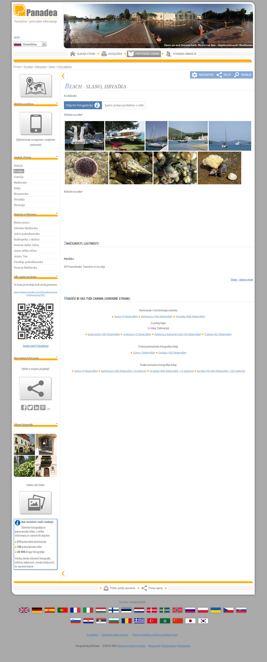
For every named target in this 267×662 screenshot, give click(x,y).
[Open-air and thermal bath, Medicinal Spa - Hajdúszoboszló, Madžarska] (158, 26)
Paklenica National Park (177, 334)
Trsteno (218, 334)
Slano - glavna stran (242, 280)
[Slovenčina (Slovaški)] (241, 610)
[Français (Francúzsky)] (75, 610)
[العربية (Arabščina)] (165, 620)
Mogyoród (154, 646)
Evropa (172, 352)
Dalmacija (40, 67)
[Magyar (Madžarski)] (101, 610)
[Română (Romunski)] (127, 620)
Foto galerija (64, 67)
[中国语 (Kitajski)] (178, 620)
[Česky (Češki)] (228, 610)
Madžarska (184, 646)
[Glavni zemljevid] (36, 85)
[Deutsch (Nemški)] (37, 610)
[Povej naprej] (35, 388)
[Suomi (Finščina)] (113, 610)
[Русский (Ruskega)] (190, 610)
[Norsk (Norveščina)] (177, 610)
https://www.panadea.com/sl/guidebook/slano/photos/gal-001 (35, 293)
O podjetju (92, 635)
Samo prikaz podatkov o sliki (124, 105)
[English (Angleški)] (24, 610)
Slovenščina (30, 44)
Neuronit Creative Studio (131, 646)
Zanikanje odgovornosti (114, 635)
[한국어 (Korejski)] (203, 620)
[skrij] (63, 76)
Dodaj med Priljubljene (35, 346)
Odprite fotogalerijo (79, 105)
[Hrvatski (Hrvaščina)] (88, 620)
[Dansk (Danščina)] (152, 610)
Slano (51, 67)
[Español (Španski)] (50, 610)
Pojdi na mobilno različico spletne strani (155, 635)
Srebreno (137, 334)
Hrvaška (28, 67)
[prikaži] (63, 573)
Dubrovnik (104, 334)
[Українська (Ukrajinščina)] (216, 610)
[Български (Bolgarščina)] (114, 620)
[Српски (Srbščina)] (101, 620)
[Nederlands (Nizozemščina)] (139, 610)
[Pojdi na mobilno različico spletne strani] (36, 123)
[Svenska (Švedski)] (164, 610)
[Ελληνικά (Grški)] (139, 620)
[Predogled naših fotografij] (35, 502)
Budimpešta (169, 646)
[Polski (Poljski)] (203, 610)
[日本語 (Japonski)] (190, 620)
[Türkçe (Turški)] (152, 620)
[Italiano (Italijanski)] (88, 610)
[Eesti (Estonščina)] (126, 610)
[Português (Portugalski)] (62, 610)
